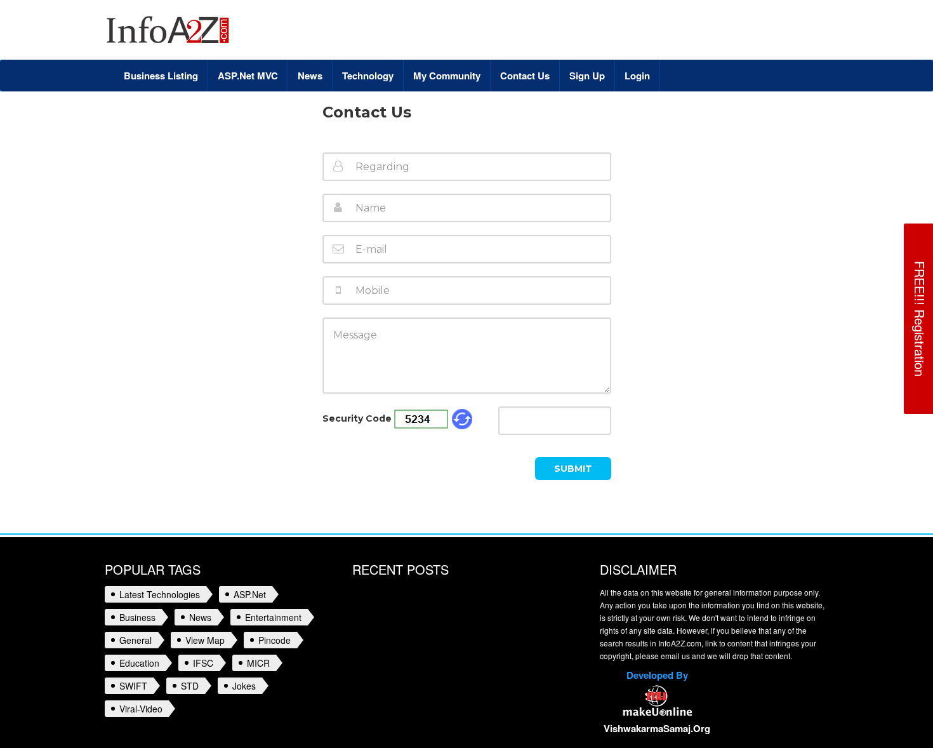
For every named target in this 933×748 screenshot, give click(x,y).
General (135, 640)
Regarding (362, 164)
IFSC (203, 663)
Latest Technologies (159, 594)
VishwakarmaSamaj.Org (657, 728)
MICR (258, 663)
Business (137, 617)
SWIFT (133, 685)
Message (358, 329)
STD (190, 685)
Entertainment (273, 617)
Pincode (274, 640)
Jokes (244, 685)
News (200, 617)
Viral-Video (140, 708)
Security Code (357, 418)
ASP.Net (250, 594)
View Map (205, 640)
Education (139, 663)
